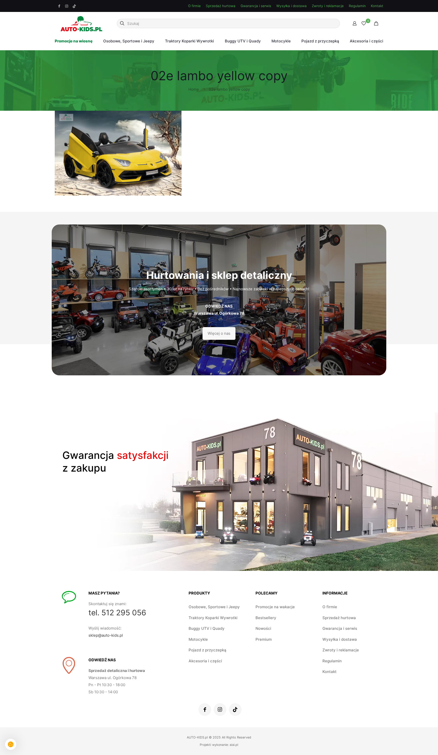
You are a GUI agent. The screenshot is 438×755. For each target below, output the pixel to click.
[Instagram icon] (67, 6)
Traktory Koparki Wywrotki (213, 617)
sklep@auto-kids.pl (105, 635)
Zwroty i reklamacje (328, 6)
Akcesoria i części (205, 660)
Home (193, 89)
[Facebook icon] (59, 6)
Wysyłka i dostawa (291, 6)
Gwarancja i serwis (256, 6)
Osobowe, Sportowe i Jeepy (214, 606)
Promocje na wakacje (275, 606)
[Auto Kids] (81, 23)
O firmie (194, 6)
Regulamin (357, 6)
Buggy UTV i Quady (207, 628)
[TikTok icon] (74, 6)
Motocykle (198, 639)
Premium (264, 639)
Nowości (263, 628)
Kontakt (377, 6)
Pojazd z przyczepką (207, 650)
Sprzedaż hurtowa (220, 6)
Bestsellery (266, 617)
